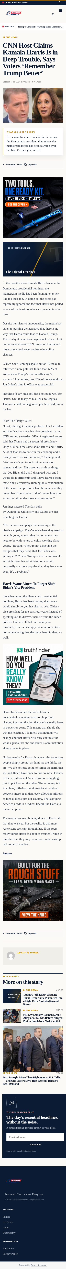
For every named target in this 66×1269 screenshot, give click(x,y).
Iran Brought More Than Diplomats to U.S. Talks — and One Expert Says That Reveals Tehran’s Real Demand (31, 1081)
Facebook (10, 164)
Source (7, 853)
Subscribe (35, 1144)
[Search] (53, 14)
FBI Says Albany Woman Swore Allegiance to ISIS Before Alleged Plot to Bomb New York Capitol (42, 1018)
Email (19, 164)
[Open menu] (60, 14)
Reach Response (39, 1265)
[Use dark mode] (60, 2)
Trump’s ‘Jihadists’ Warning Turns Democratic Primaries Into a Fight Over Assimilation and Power (41, 26)
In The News (10, 37)
